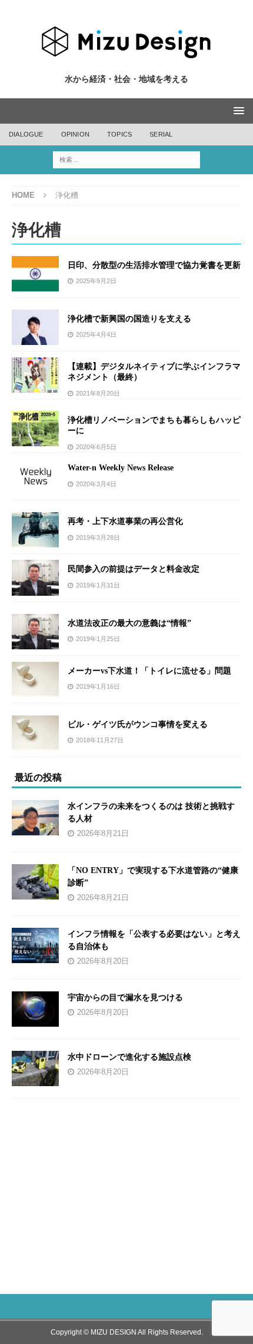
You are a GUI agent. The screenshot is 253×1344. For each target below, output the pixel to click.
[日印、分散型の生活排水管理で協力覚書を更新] (35, 273)
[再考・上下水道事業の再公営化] (35, 529)
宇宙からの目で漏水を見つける (125, 997)
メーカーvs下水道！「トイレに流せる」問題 (149, 670)
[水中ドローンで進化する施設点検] (35, 1068)
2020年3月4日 (96, 483)
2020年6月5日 (96, 446)
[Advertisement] (127, 1189)
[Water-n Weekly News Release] (35, 476)
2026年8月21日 (103, 833)
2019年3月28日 (98, 537)
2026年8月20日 (103, 961)
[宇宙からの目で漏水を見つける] (35, 1009)
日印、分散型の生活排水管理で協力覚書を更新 (154, 265)
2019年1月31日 (98, 585)
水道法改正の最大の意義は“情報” (129, 623)
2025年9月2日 (96, 280)
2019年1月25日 (98, 638)
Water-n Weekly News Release (121, 467)
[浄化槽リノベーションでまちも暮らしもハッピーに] (35, 428)
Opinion (75, 134)
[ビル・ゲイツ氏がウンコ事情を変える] (35, 733)
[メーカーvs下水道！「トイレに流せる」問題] (35, 679)
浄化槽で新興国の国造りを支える (129, 318)
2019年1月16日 (98, 686)
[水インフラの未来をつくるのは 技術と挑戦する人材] (35, 817)
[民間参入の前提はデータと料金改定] (35, 577)
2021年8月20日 (98, 393)
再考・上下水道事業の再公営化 (125, 521)
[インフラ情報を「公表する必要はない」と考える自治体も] (35, 945)
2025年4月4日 (96, 334)
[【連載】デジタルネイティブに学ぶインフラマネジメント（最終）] (35, 375)
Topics (119, 134)
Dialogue (26, 134)
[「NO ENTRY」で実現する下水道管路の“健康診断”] (35, 882)
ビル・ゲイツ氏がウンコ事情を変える (138, 724)
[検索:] (126, 159)
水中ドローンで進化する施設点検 (129, 1057)
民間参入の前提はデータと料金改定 (133, 569)
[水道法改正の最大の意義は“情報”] (35, 631)
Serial (160, 134)
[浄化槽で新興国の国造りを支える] (35, 327)
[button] (237, 110)
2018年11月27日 (100, 740)
